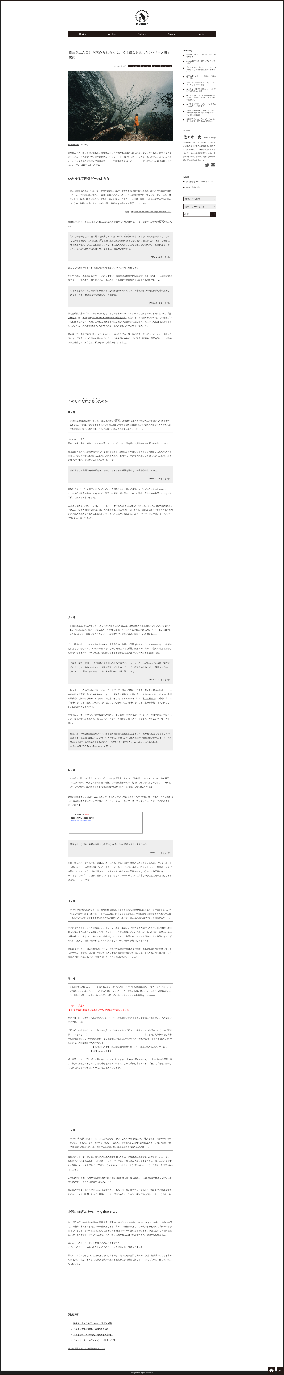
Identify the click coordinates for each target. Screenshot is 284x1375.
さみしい (136, 66)
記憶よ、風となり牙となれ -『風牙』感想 (92, 1323)
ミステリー (156, 66)
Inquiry (201, 34)
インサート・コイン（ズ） (124, 157)
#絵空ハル (82, 742)
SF (130, 66)
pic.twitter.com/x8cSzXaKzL (146, 742)
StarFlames (73, 144)
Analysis (112, 34)
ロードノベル (166, 66)
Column (171, 34)
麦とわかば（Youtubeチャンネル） (200, 182)
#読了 (75, 742)
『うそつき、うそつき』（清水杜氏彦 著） (93, 1334)
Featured (142, 34)
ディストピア (145, 66)
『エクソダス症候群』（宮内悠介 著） (91, 1329)
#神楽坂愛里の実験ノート (99, 742)
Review (83, 34)
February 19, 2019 (102, 746)
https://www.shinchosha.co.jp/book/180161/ (151, 211)
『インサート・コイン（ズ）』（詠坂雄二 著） (95, 1340)
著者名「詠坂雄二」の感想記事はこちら (86, 1348)
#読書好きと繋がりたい (122, 742)
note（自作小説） (193, 187)
